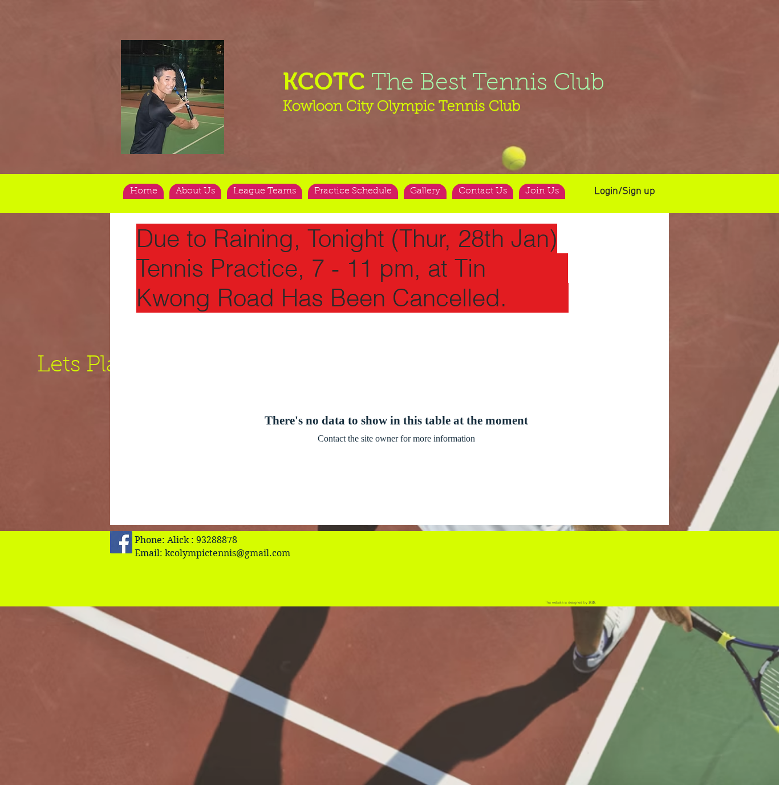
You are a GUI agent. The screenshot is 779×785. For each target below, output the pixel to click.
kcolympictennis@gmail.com (227, 553)
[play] (193, 49)
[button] (172, 97)
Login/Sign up (624, 191)
